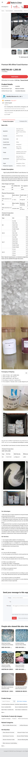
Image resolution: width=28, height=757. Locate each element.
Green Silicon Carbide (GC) (21, 709)
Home (2, 10)
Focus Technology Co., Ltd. (18, 751)
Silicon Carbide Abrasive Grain (10, 725)
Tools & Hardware (9, 10)
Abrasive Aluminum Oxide (8, 739)
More (2, 746)
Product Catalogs (22, 701)
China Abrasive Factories (8, 732)
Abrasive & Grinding (18, 10)
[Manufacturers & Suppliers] (14, 2)
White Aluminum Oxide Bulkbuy (10, 743)
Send (14, 618)
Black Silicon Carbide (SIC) (7, 709)
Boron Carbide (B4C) (6, 707)
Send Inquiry (14, 76)
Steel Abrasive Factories (8, 736)
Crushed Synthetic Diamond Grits (8, 704)
